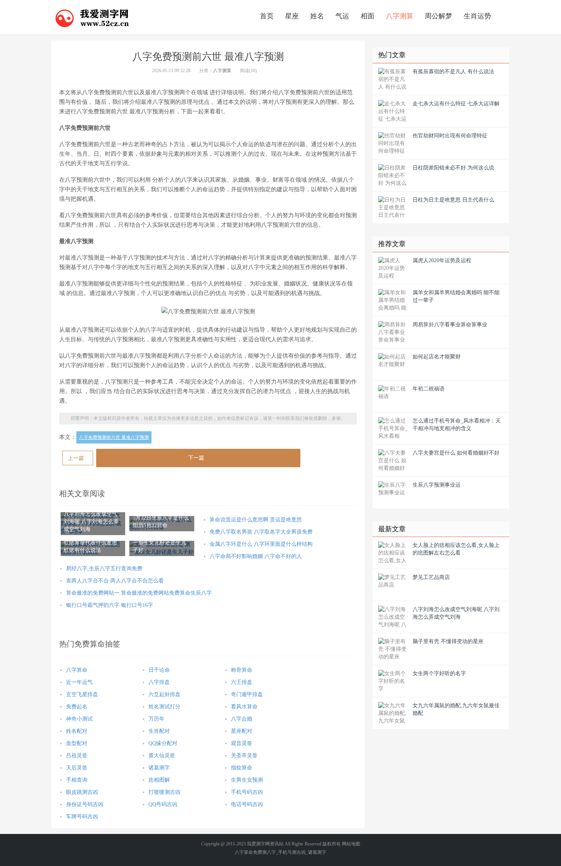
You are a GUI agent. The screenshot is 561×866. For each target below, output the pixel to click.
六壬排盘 (241, 682)
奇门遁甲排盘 (247, 694)
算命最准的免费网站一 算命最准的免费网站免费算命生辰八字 (139, 593)
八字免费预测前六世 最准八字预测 (114, 437)
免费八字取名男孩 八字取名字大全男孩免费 (261, 532)
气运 (342, 16)
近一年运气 (79, 682)
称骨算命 (241, 670)
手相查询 (76, 780)
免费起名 (76, 707)
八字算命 (76, 670)
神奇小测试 (79, 719)
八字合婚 (241, 719)
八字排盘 (159, 682)
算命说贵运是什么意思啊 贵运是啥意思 (256, 520)
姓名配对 (76, 731)
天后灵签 (76, 768)
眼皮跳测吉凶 (82, 792)
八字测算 (399, 16)
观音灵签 (241, 743)
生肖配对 (159, 731)
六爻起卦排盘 (164, 694)
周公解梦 (438, 16)
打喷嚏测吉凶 (164, 792)
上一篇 (76, 458)
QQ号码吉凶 (162, 804)
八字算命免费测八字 (255, 852)
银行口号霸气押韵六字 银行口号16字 (109, 605)
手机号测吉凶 (292, 852)
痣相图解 (159, 780)
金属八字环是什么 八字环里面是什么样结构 (261, 544)
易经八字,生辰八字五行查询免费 (104, 568)
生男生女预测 (247, 780)
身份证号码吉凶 (84, 804)
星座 (292, 16)
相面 (367, 16)
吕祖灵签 (76, 755)
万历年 (156, 719)
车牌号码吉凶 (82, 816)
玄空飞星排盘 (82, 694)
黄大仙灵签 (161, 755)
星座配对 (241, 731)
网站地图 (351, 844)
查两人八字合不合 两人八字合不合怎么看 (115, 581)
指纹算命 (241, 768)
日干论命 (159, 670)
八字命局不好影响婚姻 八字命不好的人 (256, 556)
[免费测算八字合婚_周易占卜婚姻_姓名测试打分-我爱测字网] (92, 17)
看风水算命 (244, 707)
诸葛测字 (159, 768)
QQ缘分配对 (162, 743)
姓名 (317, 16)
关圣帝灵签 (244, 755)
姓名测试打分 (164, 707)
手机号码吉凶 (247, 792)
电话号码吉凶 (247, 804)
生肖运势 (477, 16)
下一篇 (196, 458)
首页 (267, 16)
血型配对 (76, 743)
